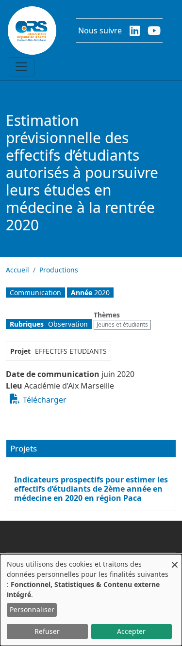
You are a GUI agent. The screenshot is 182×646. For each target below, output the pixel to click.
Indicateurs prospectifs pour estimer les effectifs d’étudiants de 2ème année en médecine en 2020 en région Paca (91, 488)
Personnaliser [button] (32, 609)
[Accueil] (32, 30)
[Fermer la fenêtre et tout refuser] (174, 560)
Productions (58, 269)
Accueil (17, 269)
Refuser (47, 631)
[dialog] (91, 600)
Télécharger (44, 399)
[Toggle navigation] (21, 66)
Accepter (131, 631)
